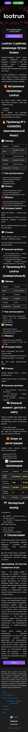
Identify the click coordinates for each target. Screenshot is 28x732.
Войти (8, 3)
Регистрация (18, 3)
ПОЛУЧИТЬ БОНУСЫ (14, 36)
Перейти (14, 662)
